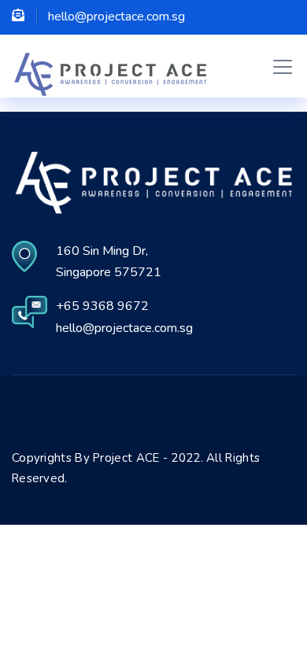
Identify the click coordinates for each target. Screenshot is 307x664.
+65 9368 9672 (102, 306)
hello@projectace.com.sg (124, 328)
